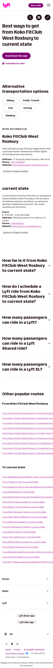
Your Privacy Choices (14, 653)
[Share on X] (30, 17)
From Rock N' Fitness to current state (21, 557)
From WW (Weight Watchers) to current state (24, 517)
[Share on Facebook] (39, 17)
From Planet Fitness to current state (20, 547)
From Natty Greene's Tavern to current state (24, 512)
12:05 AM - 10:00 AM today (17, 214)
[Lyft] (6, 5)
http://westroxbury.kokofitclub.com (30, 165)
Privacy (17, 649)
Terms (8, 649)
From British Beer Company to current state (24, 542)
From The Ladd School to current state (21, 537)
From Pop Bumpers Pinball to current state (23, 527)
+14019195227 (17, 223)
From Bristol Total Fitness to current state (23, 507)
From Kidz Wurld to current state (18, 492)
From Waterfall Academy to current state (22, 522)
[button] (48, 5)
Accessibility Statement (34, 649)
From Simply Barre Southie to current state (23, 502)
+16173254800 (17, 162)
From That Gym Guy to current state (20, 482)
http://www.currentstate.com (26, 226)
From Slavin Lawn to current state (19, 532)
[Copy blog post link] (47, 17)
